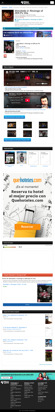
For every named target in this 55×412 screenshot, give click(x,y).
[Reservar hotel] (27, 205)
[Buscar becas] (27, 376)
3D (7, 316)
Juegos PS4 (27, 390)
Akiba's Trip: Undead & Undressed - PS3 (15, 340)
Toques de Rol (10, 341)
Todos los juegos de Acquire (45, 364)
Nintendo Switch (28, 387)
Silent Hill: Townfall (42, 385)
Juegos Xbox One (28, 395)
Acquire (24, 51)
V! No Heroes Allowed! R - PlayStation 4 (15, 327)
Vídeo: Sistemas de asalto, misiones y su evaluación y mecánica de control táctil (25, 109)
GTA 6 (39, 390)
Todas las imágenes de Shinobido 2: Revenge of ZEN (17, 139)
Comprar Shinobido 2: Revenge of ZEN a (28, 20)
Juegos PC (27, 397)
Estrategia (9, 352)
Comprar (27, 304)
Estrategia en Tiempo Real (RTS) (14, 329)
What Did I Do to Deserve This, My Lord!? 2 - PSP (18, 350)
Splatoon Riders (42, 388)
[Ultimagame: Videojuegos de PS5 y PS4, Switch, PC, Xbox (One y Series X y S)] (25, 2)
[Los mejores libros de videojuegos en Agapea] (27, 34)
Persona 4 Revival (42, 387)
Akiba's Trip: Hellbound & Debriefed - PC (15, 315)
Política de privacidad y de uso (41, 399)
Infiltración (22, 47)
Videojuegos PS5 (28, 388)
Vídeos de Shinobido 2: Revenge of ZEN (14, 117)
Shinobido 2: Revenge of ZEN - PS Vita (14, 284)
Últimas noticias (28, 385)
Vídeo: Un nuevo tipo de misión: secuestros (16, 87)
